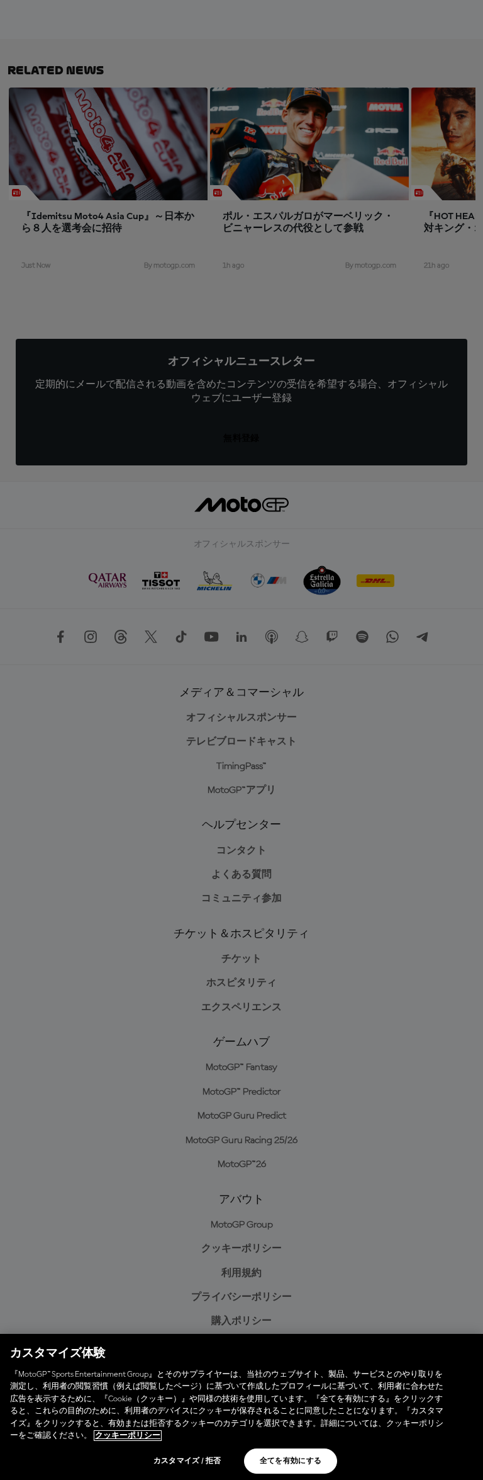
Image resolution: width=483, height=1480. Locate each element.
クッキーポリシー (127, 1436)
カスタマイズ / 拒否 (187, 1461)
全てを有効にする (291, 1461)
